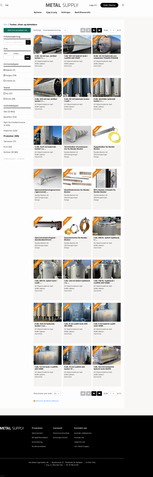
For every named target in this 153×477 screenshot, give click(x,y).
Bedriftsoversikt (82, 12)
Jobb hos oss (79, 442)
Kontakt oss (79, 437)
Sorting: (37, 30)
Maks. (16, 53)
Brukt (10, 99)
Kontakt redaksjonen (83, 433)
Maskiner (10, 131)
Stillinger (65, 12)
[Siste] (99, 30)
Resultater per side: (43, 393)
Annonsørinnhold (60, 437)
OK (27, 57)
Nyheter (38, 12)
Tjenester (10, 141)
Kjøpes (10, 70)
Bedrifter (10, 117)
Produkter (11, 136)
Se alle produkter (39, 446)
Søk (6, 5)
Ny (8, 93)
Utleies (10, 81)
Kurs (8, 147)
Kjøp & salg (51, 12)
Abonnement (37, 433)
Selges (10, 75)
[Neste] (93, 30)
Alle (5, 24)
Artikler (11, 152)
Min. (6, 53)
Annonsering (37, 442)
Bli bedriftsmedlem (40, 437)
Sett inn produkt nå (17, 30)
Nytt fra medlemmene (14, 123)
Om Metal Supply (81, 446)
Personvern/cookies (61, 433)
